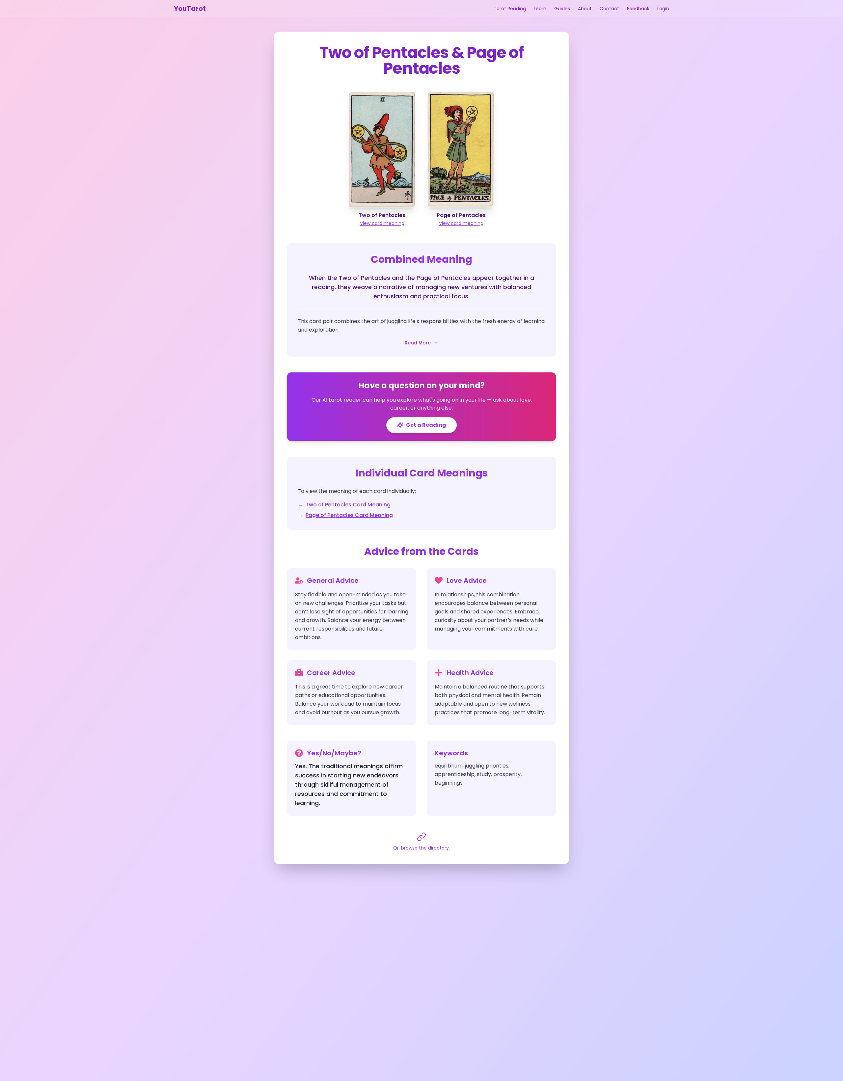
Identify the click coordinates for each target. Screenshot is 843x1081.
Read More (418, 342)
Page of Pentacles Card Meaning (349, 515)
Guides (562, 8)
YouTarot (190, 8)
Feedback (638, 8)
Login (663, 8)
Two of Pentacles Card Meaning (348, 504)
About (585, 8)
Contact (609, 8)
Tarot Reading (510, 8)
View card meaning (382, 223)
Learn (540, 8)
